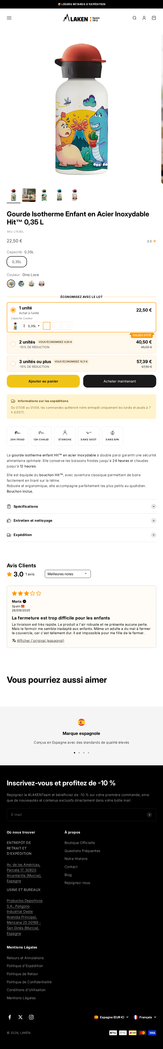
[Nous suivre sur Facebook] (10, 1017)
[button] (81, 310)
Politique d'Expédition (25, 966)
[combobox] (31, 326)
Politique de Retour (22, 974)
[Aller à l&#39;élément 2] (29, 195)
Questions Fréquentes (82, 851)
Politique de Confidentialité (29, 982)
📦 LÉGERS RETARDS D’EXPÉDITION (81, 4)
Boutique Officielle (80, 843)
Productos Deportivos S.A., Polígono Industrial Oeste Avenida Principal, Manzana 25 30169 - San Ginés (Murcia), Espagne (25, 916)
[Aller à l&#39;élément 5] (75, 195)
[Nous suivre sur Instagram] (31, 1017)
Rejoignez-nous (77, 883)
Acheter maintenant (120, 381)
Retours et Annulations (25, 958)
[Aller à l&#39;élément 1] (13, 195)
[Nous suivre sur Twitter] (20, 1017)
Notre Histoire (76, 858)
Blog (68, 875)
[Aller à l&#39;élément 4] (59, 195)
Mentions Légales (21, 998)
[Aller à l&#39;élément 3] (44, 195)
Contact (71, 867)
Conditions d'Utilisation (26, 990)
